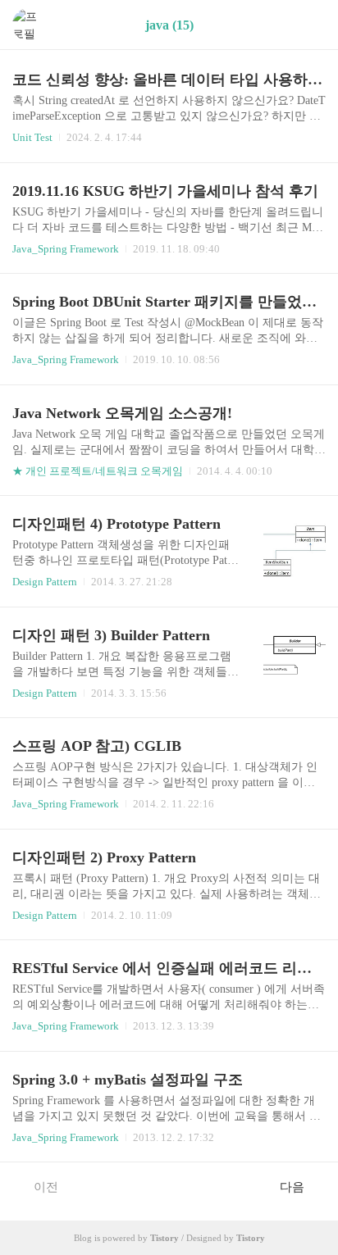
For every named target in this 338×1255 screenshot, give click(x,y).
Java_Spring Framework (65, 249)
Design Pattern (44, 581)
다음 (292, 1187)
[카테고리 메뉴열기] (309, 25)
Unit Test (32, 137)
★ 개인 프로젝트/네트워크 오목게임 (97, 471)
